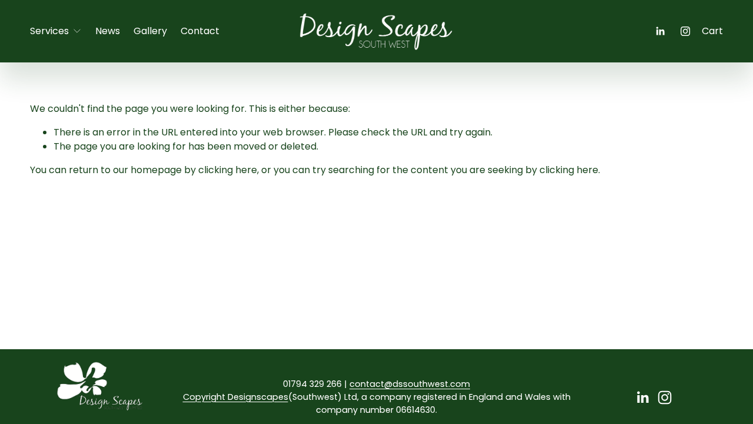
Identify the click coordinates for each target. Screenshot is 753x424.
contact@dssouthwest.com (409, 384)
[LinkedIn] (660, 31)
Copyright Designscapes (235, 397)
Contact (200, 31)
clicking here (227, 170)
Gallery (150, 31)
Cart (712, 31)
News (107, 31)
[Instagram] (685, 31)
